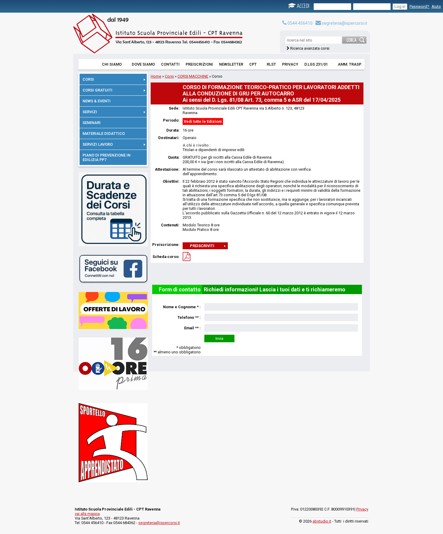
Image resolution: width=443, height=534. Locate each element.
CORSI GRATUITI (97, 90)
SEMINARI (92, 122)
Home (156, 76)
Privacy (362, 509)
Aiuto (436, 6)
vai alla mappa (87, 513)
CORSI (88, 79)
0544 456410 (300, 23)
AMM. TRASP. (350, 64)
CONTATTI (170, 64)
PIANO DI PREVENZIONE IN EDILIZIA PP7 (106, 157)
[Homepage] (163, 35)
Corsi (169, 76)
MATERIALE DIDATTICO (104, 133)
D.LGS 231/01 (316, 64)
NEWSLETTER (231, 64)
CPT (253, 64)
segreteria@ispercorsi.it (344, 23)
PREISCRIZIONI (199, 64)
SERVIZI (90, 112)
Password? (420, 6)
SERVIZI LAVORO (98, 144)
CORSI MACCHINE (193, 76)
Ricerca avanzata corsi (309, 48)
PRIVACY (290, 64)
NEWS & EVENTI (97, 101)
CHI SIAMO (112, 64)
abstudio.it (322, 521)
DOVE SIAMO (143, 64)
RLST (271, 64)
